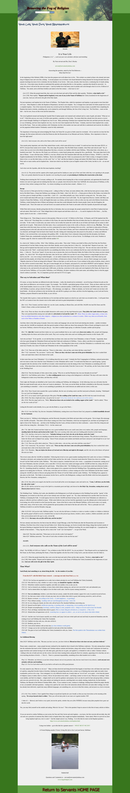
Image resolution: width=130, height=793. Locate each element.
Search (52, 12)
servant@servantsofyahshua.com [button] (65, 66)
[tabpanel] (65, 406)
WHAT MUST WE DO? (82, 725)
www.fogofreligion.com (65, 779)
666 (58, 238)
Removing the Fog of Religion (48, 8)
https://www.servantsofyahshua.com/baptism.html (65, 721)
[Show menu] (66, 12)
